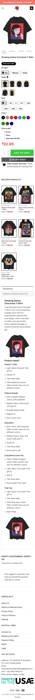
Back (8, 135)
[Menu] (2, 8)
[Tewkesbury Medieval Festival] (17, 8)
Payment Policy (7, 640)
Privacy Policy (7, 611)
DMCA (4, 644)
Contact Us (6, 632)
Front (8, 132)
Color (4, 113)
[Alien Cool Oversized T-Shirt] (9, 228)
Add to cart (22, 153)
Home (3, 51)
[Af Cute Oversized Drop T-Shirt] (26, 228)
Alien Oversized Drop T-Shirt (25, 208)
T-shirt (21, 51)
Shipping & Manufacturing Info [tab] (15, 294)
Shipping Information (10, 636)
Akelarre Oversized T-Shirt (8, 208)
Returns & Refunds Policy (11, 607)
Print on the (6, 128)
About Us (5, 603)
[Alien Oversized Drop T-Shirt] (26, 195)
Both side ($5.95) (13, 138)
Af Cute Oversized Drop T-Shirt (25, 242)
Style (4, 77)
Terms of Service (8, 615)
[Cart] (31, 8)
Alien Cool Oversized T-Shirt (8, 242)
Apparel (12, 51)
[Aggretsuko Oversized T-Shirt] (9, 262)
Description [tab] (8, 289)
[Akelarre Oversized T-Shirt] (9, 195)
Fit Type (4, 68)
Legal (3, 648)
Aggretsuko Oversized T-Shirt (7, 275)
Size (3, 98)
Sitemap (4, 619)
